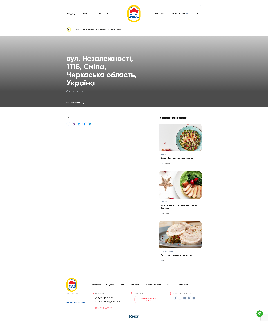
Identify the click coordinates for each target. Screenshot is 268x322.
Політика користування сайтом (75, 302)
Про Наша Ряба (178, 13)
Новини (170, 285)
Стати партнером (153, 285)
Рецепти (87, 13)
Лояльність (111, 13)
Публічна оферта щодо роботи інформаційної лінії (104, 308)
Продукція (71, 13)
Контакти (197, 13)
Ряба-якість (160, 13)
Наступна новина (73, 103)
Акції (98, 13)
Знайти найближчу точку (148, 299)
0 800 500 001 (104, 298)
